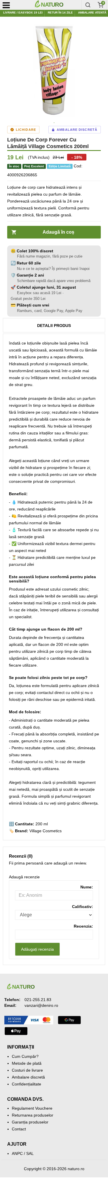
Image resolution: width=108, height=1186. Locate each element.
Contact (19, 1129)
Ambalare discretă (28, 1077)
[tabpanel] (54, 70)
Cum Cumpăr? (25, 1056)
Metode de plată (26, 1063)
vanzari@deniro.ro (41, 1005)
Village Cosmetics (45, 831)
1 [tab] (54, 123)
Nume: (86, 887)
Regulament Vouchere (32, 1108)
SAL (30, 1153)
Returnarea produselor (32, 1115)
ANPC (17, 1153)
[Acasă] (57, 5)
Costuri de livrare (27, 1070)
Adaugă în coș (58, 232)
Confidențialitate (26, 1084)
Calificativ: (82, 906)
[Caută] (88, 5)
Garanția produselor (30, 1122)
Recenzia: (83, 926)
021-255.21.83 (37, 999)
